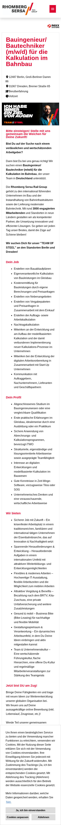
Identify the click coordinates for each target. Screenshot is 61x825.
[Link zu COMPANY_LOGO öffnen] (20, 9)
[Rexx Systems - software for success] (53, 26)
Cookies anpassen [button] (17, 817)
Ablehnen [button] (43, 817)
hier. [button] (8, 802)
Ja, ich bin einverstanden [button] (30, 810)
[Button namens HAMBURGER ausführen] (52, 9)
